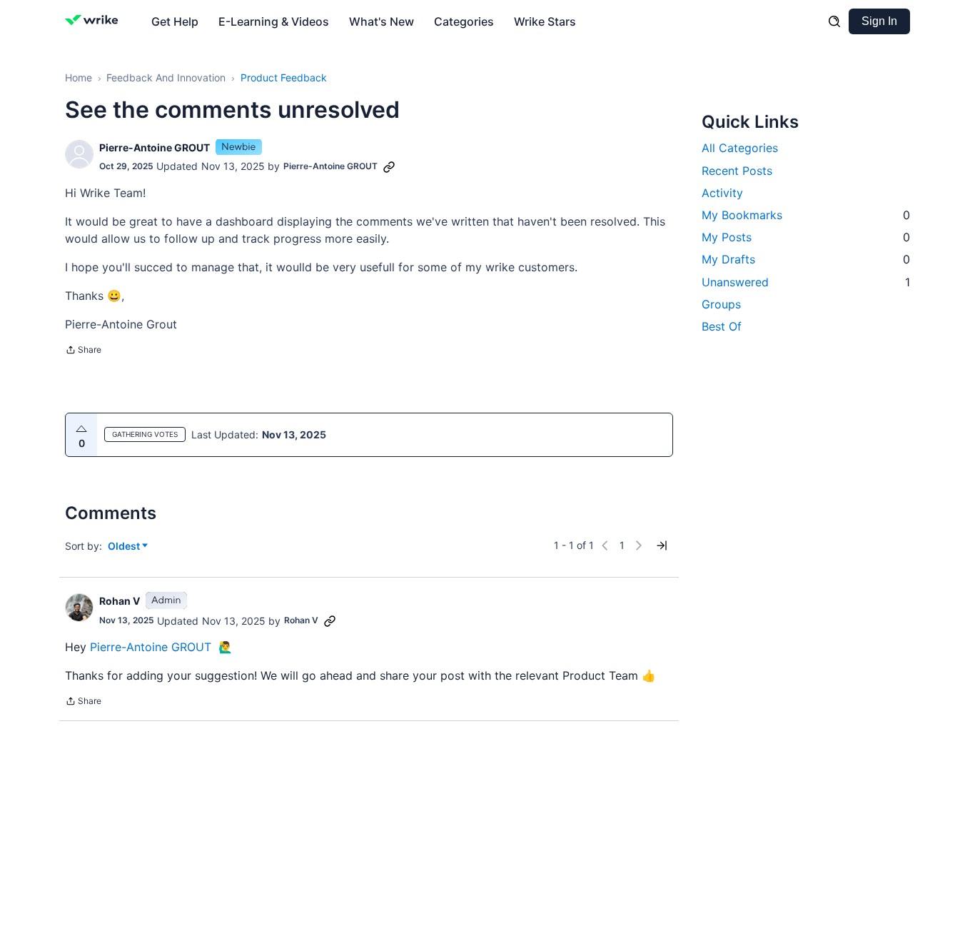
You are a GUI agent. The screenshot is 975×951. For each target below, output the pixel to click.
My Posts (806, 237)
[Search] (834, 21)
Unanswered (806, 281)
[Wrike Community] (94, 21)
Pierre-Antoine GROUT (154, 147)
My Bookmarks (806, 214)
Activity (722, 192)
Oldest (125, 546)
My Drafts (806, 259)
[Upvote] (81, 429)
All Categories (740, 148)
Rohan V (119, 601)
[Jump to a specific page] (661, 545)
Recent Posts (737, 170)
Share (83, 351)
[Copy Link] (389, 166)
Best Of (722, 325)
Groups (721, 303)
